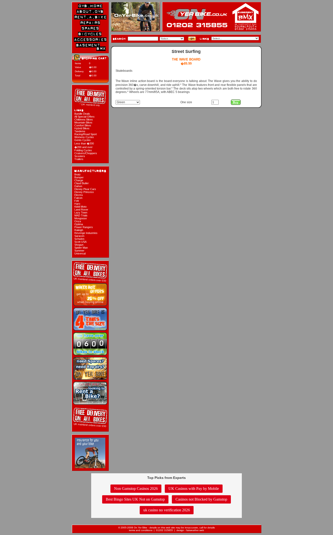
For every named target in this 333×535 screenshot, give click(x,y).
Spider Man (81, 247)
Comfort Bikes (82, 125)
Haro (77, 203)
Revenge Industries (86, 233)
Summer (79, 250)
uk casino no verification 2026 (166, 510)
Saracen (79, 235)
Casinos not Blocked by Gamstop (201, 499)
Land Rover (81, 209)
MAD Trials (81, 215)
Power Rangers (83, 227)
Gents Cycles (82, 140)
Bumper (79, 177)
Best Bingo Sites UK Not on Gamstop (135, 499)
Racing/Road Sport (85, 134)
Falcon (78, 197)
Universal (80, 253)
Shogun (78, 244)
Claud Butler (81, 183)
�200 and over (83, 147)
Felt (76, 200)
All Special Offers (84, 116)
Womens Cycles (84, 137)
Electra (78, 194)
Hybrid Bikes (81, 128)
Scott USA (80, 241)
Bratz (77, 174)
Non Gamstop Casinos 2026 (136, 488)
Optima (78, 224)
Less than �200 (84, 143)
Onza (77, 221)
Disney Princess (84, 192)
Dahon (78, 186)
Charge (78, 180)
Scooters (79, 156)
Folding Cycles (83, 150)
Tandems (79, 131)
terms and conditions (140, 530)
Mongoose (80, 218)
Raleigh (78, 230)
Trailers (78, 159)
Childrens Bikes (83, 119)
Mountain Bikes (83, 122)
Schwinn (79, 238)
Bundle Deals (82, 113)
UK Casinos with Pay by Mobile (193, 488)
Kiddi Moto (80, 206)
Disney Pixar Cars (85, 189)
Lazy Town (80, 212)
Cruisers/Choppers (85, 153)
